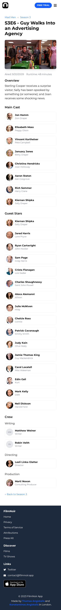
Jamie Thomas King (27, 355)
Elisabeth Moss (24, 127)
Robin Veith (22, 442)
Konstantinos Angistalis (23, 604)
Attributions (11, 532)
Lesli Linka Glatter (26, 462)
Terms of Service (13, 527)
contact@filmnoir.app (21, 575)
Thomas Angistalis (33, 601)
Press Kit (9, 538)
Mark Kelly (21, 391)
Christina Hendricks (27, 163)
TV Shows (9, 556)
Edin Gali (20, 379)
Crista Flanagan (25, 269)
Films (7, 551)
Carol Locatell (23, 367)
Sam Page (21, 257)
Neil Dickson (23, 403)
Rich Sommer (23, 188)
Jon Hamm (22, 115)
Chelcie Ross (23, 318)
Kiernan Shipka (24, 200)
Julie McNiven (23, 306)
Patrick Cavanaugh (27, 330)
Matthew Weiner (25, 430)
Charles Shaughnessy (28, 282)
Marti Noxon (22, 481)
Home (7, 516)
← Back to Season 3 (16, 494)
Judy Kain (21, 342)
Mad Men (10, 17)
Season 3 (25, 17)
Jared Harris (22, 233)
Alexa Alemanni (25, 294)
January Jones (24, 151)
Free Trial (43, 5)
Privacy (8, 522)
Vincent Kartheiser (26, 139)
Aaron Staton (23, 175)
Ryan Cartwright (25, 245)
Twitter (12, 569)
